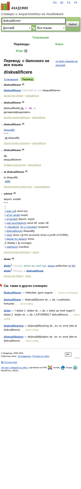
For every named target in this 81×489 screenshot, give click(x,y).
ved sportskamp (15, 222)
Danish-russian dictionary (17, 117)
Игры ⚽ (22, 50)
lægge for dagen (16, 238)
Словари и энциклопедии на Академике (32, 14)
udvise (35, 252)
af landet (11, 218)
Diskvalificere (12, 292)
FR (75, 3)
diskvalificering (14, 325)
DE (61, 3)
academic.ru (14, 6)
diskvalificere (12, 90)
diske (7, 265)
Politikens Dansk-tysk (15, 165)
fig (73, 265)
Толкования (40, 37)
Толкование (11, 79)
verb (7, 181)
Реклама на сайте (40, 356)
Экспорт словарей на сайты (14, 367)
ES (68, 3)
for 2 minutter (28, 226)
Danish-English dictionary (17, 143)
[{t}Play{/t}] (23, 84)
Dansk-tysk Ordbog (13, 95)
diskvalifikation (14, 336)
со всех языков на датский (67, 63)
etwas (51, 265)
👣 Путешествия (9, 362)
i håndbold (12, 226)
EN (55, 3)
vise (8, 234)
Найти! (73, 24)
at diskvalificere (42, 186)
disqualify (9, 129)
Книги (59, 44)
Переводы (22, 44)
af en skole (12, 214)
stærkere (11, 246)
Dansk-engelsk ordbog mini (18, 186)
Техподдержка (24, 356)
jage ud (10, 211)
